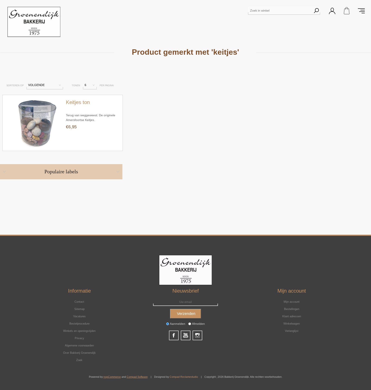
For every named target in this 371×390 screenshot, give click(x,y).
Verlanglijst (291, 331)
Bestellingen (291, 309)
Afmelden (198, 324)
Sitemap (79, 309)
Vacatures (79, 316)
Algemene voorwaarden (79, 345)
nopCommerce (112, 376)
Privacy (79, 338)
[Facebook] (174, 335)
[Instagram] (197, 335)
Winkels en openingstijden (79, 331)
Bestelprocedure (79, 323)
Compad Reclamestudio (184, 376)
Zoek (79, 360)
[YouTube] (185, 335)
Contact (79, 301)
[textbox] (280, 10)
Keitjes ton (78, 102)
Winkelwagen (346, 10)
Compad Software (137, 376)
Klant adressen (291, 316)
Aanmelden (177, 324)
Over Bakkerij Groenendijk (79, 352)
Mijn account (292, 301)
